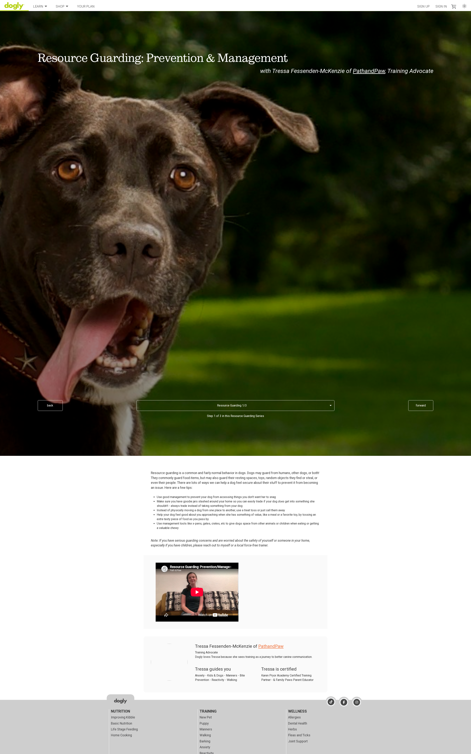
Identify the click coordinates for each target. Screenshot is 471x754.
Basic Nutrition (121, 723)
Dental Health (297, 723)
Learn (38, 6)
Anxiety (205, 747)
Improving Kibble (123, 717)
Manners (206, 729)
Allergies (294, 717)
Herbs (292, 729)
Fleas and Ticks (299, 735)
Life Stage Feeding (124, 729)
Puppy (204, 723)
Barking (205, 741)
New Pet (206, 717)
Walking (205, 735)
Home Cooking (121, 735)
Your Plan (86, 6)
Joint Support (298, 741)
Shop (60, 6)
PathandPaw (369, 70)
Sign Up (423, 6)
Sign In (441, 6)
